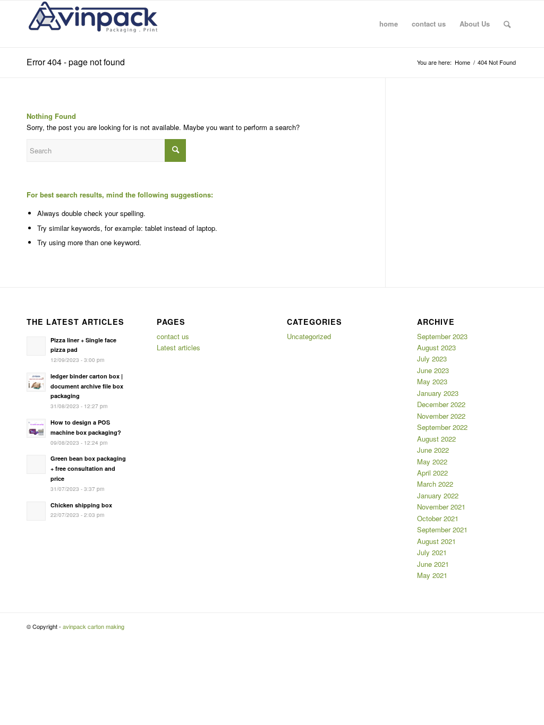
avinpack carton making (93, 626)
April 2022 (432, 473)
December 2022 (441, 404)
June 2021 (433, 564)
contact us (173, 336)
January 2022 (437, 495)
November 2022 (441, 416)
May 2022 (432, 461)
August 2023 (436, 347)
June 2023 (433, 370)
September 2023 (442, 336)
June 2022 (433, 450)
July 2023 (432, 358)
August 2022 (436, 439)
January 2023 (437, 393)
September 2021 (442, 529)
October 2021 (437, 518)
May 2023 (432, 381)
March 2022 (435, 484)
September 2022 (442, 427)
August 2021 (436, 541)
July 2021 (432, 552)
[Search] (507, 24)
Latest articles (178, 347)
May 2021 (432, 575)
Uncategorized (309, 336)
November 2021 (441, 507)
